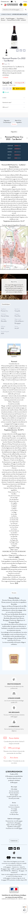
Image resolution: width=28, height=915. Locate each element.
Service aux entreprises (14, 807)
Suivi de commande (14, 791)
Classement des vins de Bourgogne (14, 821)
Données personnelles (14, 798)
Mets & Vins (18, 120)
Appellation (19, 122)
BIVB (16, 583)
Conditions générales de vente (14, 796)
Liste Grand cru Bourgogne (14, 823)
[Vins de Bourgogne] (11, 4)
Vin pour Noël (14, 812)
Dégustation (7, 120)
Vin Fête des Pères (14, 814)
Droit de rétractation (14, 793)
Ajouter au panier (19, 89)
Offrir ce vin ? (5, 107)
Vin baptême (14, 811)
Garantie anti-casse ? (6, 102)
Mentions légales (14, 795)
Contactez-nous (14, 841)
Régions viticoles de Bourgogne (14, 825)
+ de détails (5, 77)
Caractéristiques (7, 122)
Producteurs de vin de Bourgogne (14, 828)
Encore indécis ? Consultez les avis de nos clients (14, 762)
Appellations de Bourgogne (14, 826)
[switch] (24, 910)
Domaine (14, 124)
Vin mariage (14, 809)
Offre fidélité (14, 789)
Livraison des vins (14, 805)
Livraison (4, 97)
